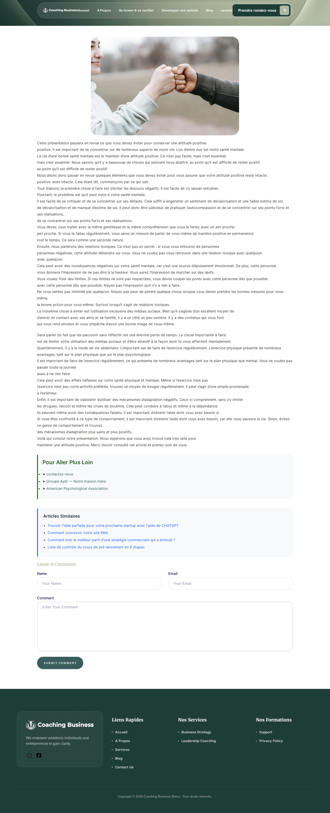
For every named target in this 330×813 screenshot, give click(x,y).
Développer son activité (180, 10)
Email (173, 573)
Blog (209, 10)
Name (42, 573)
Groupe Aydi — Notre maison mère (76, 481)
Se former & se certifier (136, 10)
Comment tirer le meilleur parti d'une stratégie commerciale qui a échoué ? (111, 540)
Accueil (83, 10)
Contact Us (124, 767)
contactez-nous (59, 474)
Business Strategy (196, 732)
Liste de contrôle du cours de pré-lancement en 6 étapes (96, 547)
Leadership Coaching (198, 741)
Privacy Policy (271, 741)
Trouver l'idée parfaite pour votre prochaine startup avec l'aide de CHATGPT (113, 525)
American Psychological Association (77, 488)
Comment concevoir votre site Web (78, 532)
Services (122, 749)
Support (265, 732)
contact (227, 10)
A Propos (104, 10)
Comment (45, 598)
